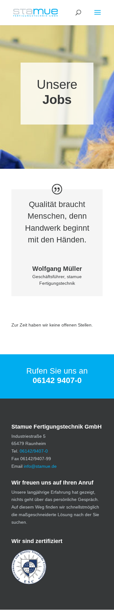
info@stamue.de (40, 466)
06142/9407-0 (34, 451)
